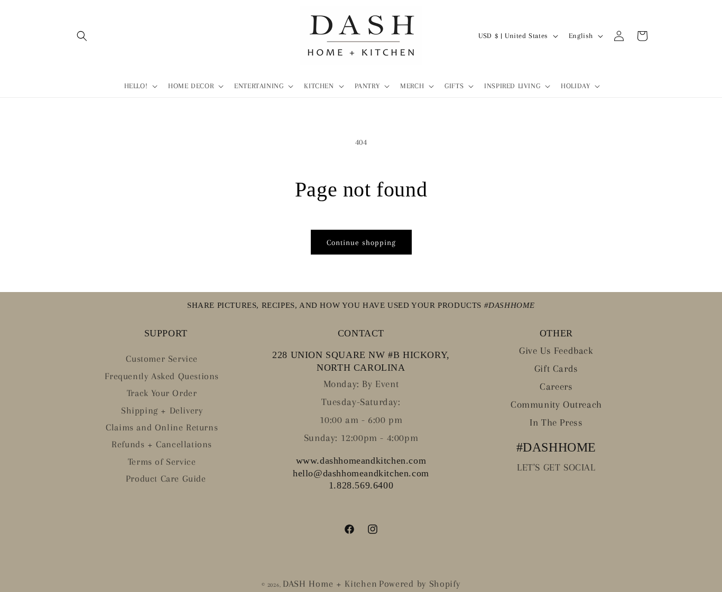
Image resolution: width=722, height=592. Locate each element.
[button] (82, 36)
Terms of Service (162, 461)
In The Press (556, 422)
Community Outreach (556, 404)
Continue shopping (361, 242)
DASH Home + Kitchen (330, 583)
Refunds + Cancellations (162, 444)
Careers (556, 386)
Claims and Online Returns (162, 427)
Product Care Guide (166, 478)
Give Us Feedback (556, 350)
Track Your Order (162, 393)
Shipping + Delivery (161, 410)
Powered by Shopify (419, 583)
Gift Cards (556, 368)
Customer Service (162, 358)
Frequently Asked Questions (162, 376)
